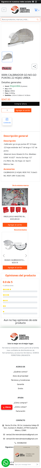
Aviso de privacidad (20, 376)
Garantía (20, 384)
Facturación (20, 411)
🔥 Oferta (7, 406)
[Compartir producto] (34, 66)
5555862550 (21, 443)
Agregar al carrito (23, 110)
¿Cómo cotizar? (21, 407)
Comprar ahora (20, 104)
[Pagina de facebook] (33, 2)
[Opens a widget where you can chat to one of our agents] (26, 456)
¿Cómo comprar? (20, 403)
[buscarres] (37, 19)
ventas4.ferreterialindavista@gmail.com (22, 439)
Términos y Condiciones (20, 380)
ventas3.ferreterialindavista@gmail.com (22, 434)
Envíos (20, 388)
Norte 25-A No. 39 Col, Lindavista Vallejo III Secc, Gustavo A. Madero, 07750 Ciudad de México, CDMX (21, 427)
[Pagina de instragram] (36, 2)
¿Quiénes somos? (20, 372)
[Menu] (4, 10)
